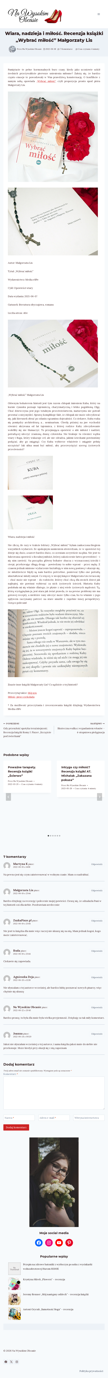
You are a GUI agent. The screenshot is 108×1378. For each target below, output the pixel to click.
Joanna (18, 1033)
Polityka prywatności (91, 1371)
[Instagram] (16, 1361)
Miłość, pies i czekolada (21, 696)
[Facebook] (5, 1361)
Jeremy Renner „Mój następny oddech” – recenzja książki (56, 1294)
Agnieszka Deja (23, 977)
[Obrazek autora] (12, 49)
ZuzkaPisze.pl (22, 920)
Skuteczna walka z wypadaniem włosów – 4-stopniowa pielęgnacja (81, 728)
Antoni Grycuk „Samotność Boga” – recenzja (48, 1309)
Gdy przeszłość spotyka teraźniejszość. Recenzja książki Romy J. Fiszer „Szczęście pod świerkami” (27, 730)
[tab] (48, 835)
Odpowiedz (97, 864)
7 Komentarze (66, 49)
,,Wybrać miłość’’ (46, 81)
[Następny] (99, 797)
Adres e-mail (48, 1117)
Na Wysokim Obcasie (32, 49)
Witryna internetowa (87, 1117)
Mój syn (32, 693)
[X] (11, 1361)
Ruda (16, 950)
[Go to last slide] (8, 797)
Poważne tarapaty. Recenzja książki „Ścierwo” (22, 771)
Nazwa (9, 1117)
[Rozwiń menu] (98, 14)
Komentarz (10, 1074)
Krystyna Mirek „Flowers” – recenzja (44, 1279)
